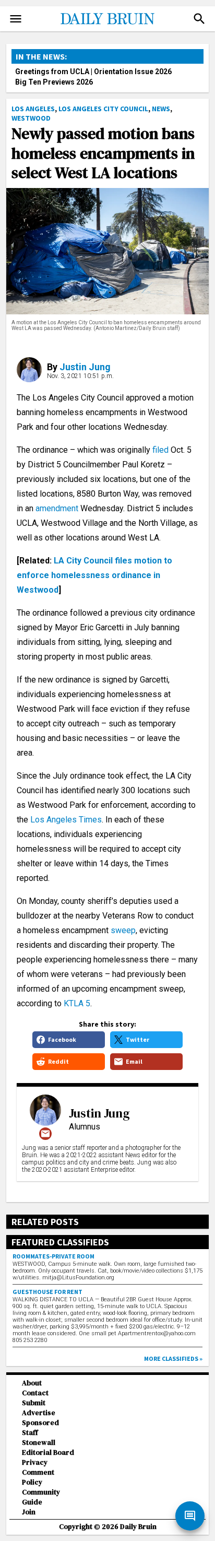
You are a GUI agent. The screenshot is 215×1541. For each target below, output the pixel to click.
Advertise (38, 1413)
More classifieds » (173, 1358)
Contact (35, 1393)
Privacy (34, 1462)
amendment (56, 508)
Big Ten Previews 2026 (54, 82)
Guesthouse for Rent (47, 1292)
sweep (123, 930)
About (32, 1383)
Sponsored (40, 1423)
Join (28, 1512)
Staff (30, 1433)
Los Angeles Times (66, 820)
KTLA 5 (77, 1003)
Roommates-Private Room (53, 1256)
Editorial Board (48, 1452)
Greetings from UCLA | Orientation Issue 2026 (93, 71)
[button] (199, 18)
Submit (33, 1403)
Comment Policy (38, 1477)
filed (160, 450)
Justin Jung (85, 366)
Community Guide (41, 1497)
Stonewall (38, 1443)
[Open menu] (15, 18)
